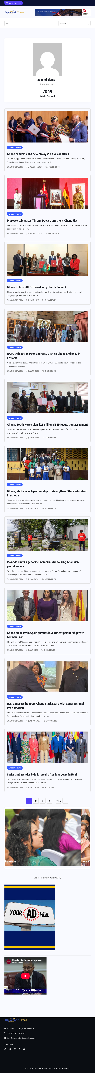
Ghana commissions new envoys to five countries (38, 154)
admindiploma (16, 167)
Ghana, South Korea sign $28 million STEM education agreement (47, 424)
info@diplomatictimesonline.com (21, 1038)
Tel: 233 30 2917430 (16, 1033)
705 (58, 801)
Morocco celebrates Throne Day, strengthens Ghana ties (42, 220)
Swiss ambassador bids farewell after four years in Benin (42, 774)
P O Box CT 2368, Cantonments (20, 1028)
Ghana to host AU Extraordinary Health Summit (36, 287)
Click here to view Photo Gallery (47, 878)
